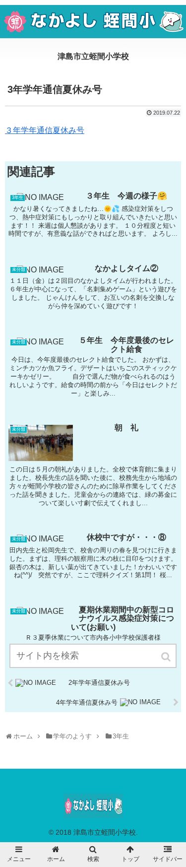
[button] (166, 657)
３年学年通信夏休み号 (44, 130)
